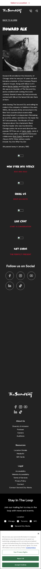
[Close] (38, 533)
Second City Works (22, 526)
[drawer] (36, 11)
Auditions (20, 436)
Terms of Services (20, 478)
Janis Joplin (26, 131)
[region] (20, 550)
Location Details (20, 450)
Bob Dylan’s (18, 136)
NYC (35, 521)
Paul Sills (25, 86)
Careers (20, 433)
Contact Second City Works (20, 487)
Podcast (20, 429)
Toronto (24, 521)
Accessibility (21, 471)
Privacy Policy (20, 481)
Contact (20, 484)
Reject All (20, 558)
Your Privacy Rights (20, 552)
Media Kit (20, 453)
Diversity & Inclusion (20, 426)
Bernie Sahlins (13, 86)
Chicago (11, 521)
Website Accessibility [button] (20, 474)
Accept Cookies (20, 565)
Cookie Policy (31, 548)
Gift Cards (20, 457)
